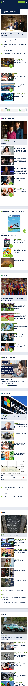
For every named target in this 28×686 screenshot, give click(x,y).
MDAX (3, 479)
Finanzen (6, 394)
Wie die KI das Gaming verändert (10, 594)
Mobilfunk (21, 2)
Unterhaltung (8, 119)
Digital (5, 512)
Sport (4, 275)
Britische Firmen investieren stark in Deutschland (14, 501)
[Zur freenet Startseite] (5, 1)
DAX (2, 477)
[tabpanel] (14, 26)
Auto (4, 614)
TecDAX (3, 482)
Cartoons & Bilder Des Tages (13, 212)
